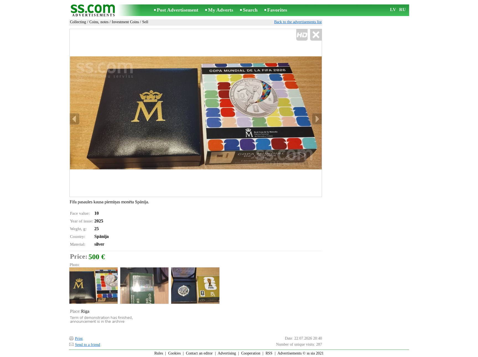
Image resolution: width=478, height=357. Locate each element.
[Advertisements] (94, 10)
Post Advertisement (177, 10)
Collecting (78, 22)
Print (79, 339)
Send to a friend (87, 345)
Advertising (227, 353)
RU (402, 9)
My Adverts (220, 10)
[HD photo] (195, 113)
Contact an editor (199, 353)
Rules (158, 353)
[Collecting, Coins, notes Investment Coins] (93, 285)
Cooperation (250, 353)
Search (250, 10)
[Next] (317, 119)
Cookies (174, 353)
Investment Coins (125, 22)
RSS (269, 353)
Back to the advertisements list (298, 22)
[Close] (316, 35)
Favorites (277, 10)
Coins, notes (98, 22)
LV (393, 9)
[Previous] (75, 119)
